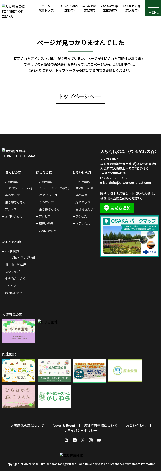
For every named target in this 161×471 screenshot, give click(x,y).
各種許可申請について (100, 425)
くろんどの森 (69, 8)
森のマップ (12, 195)
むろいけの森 (110, 8)
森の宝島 (82, 195)
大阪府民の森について (27, 425)
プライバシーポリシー (80, 430)
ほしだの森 (89, 8)
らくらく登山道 (15, 264)
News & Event (64, 425)
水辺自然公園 (84, 188)
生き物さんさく (15, 202)
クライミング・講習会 (54, 188)
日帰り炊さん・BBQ (18, 188)
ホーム (46, 8)
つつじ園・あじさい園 (20, 257)
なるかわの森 (131, 8)
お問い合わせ (14, 216)
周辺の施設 (46, 223)
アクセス (11, 209)
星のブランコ (48, 195)
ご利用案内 (12, 182)
